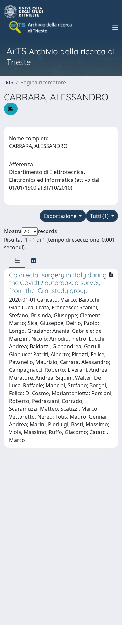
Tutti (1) (100, 215)
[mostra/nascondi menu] (115, 27)
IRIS (8, 82)
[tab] (17, 261)
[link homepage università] (41, 27)
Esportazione (61, 215)
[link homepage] (26, 11)
